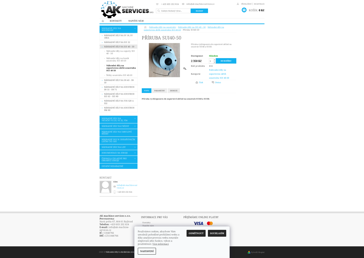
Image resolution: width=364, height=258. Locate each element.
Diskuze (174, 90)
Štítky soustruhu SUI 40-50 (119, 75)
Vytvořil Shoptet (257, 252)
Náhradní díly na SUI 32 (117, 42)
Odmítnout (196, 233)
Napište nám (136, 20)
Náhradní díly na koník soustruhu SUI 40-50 (117, 59)
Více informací (160, 243)
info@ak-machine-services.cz (127, 186)
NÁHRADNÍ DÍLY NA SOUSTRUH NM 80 (119, 109)
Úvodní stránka (103, 20)
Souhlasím (217, 233)
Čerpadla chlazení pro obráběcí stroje (114, 159)
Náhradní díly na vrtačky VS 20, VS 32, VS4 (115, 119)
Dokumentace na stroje (115, 152)
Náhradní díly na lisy (114, 147)
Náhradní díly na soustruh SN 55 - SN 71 (119, 88)
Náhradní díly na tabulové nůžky (117, 132)
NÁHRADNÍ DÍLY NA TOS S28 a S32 (119, 102)
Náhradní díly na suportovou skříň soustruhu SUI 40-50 (121, 68)
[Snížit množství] (214, 62)
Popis (146, 90)
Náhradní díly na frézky (115, 126)
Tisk (201, 82)
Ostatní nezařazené (112, 166)
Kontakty (116, 20)
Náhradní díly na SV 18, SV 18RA (118, 36)
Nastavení (147, 251)
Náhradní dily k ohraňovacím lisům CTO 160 (118, 140)
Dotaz (218, 82)
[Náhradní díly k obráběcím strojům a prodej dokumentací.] (127, 9)
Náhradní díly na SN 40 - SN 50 (119, 81)
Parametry (159, 90)
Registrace (259, 4)
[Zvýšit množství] (214, 59)
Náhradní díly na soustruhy (111, 29)
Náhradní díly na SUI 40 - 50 (119, 46)
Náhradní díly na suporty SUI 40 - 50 (120, 52)
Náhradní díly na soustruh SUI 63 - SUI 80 (119, 95)
